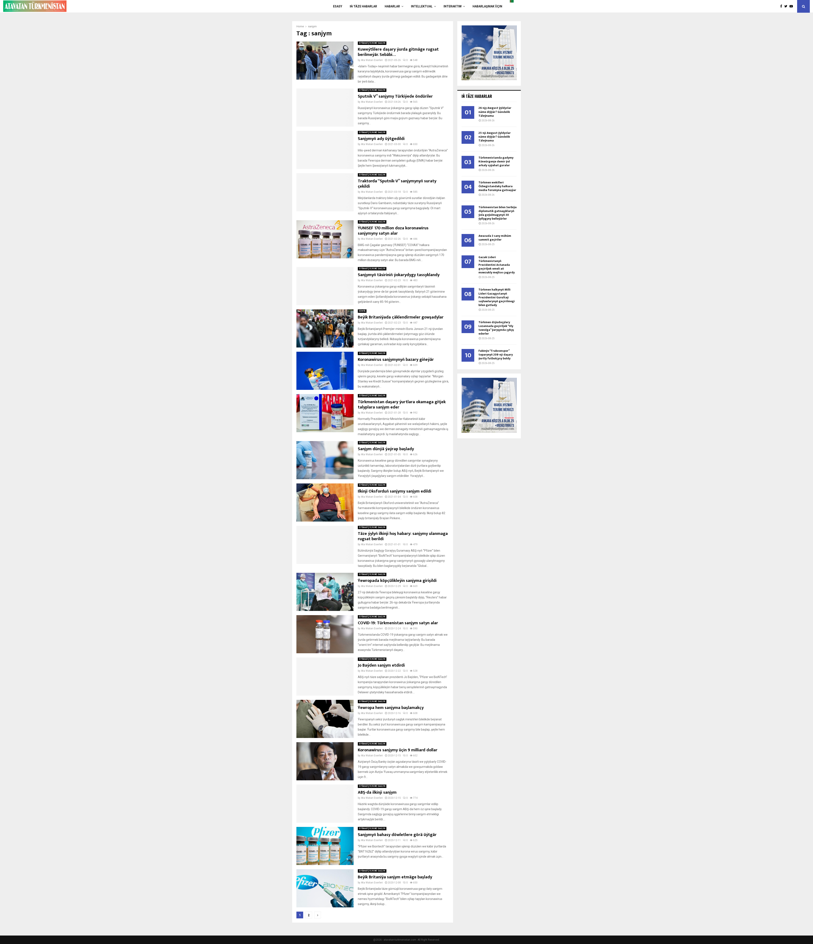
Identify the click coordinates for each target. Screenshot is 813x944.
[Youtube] (792, 6)
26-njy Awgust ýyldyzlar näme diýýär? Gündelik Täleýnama (494, 111)
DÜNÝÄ (362, 311)
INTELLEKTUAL (422, 6)
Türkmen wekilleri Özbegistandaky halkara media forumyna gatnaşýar (497, 186)
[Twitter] (786, 6)
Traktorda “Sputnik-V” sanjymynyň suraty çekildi (397, 183)
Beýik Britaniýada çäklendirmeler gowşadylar (401, 317)
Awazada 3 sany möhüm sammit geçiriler (494, 237)
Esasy (337, 6)
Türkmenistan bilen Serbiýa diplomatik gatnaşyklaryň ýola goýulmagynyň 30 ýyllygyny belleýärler (497, 213)
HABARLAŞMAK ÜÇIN (487, 6)
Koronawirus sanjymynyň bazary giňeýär (396, 359)
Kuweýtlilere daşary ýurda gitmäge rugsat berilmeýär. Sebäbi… (398, 52)
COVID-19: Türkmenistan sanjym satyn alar (398, 623)
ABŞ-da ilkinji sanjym (377, 792)
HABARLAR (392, 6)
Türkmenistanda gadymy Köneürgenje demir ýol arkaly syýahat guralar (495, 161)
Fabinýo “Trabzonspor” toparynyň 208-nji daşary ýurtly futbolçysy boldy (495, 354)
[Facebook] (782, 6)
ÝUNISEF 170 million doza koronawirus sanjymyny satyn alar (393, 230)
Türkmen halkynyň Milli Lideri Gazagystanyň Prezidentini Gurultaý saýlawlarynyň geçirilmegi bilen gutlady (496, 297)
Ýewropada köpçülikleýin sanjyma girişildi (397, 580)
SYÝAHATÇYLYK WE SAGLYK (372, 43)
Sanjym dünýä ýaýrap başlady (386, 449)
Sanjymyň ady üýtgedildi (381, 138)
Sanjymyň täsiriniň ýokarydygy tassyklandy (399, 274)
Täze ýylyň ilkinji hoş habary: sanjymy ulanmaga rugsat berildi (403, 536)
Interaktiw (453, 6)
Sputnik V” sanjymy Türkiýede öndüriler (395, 96)
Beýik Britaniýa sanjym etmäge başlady (395, 877)
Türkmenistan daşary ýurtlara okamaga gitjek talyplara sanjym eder (402, 404)
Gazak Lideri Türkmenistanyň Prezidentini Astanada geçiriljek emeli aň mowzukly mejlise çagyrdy (496, 265)
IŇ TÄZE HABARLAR (363, 6)
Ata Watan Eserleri (372, 60)
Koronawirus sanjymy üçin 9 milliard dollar (397, 750)
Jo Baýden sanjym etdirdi (381, 665)
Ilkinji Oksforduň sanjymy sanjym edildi (394, 491)
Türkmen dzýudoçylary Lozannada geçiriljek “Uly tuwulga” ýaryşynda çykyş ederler (496, 328)
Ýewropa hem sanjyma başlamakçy (391, 707)
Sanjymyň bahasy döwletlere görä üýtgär (397, 834)
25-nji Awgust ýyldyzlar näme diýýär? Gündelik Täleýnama (494, 136)
